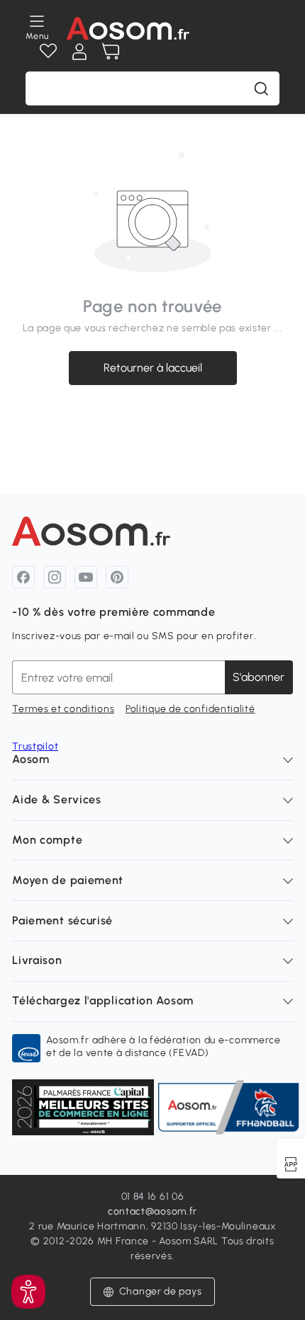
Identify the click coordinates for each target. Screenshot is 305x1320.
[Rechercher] (261, 88)
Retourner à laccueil (153, 367)
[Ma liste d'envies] (48, 51)
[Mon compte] (79, 51)
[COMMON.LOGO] (127, 28)
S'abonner (258, 677)
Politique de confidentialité (190, 709)
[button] (153, 1291)
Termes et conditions (63, 709)
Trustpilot (35, 746)
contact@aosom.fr (152, 1211)
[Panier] (110, 51)
